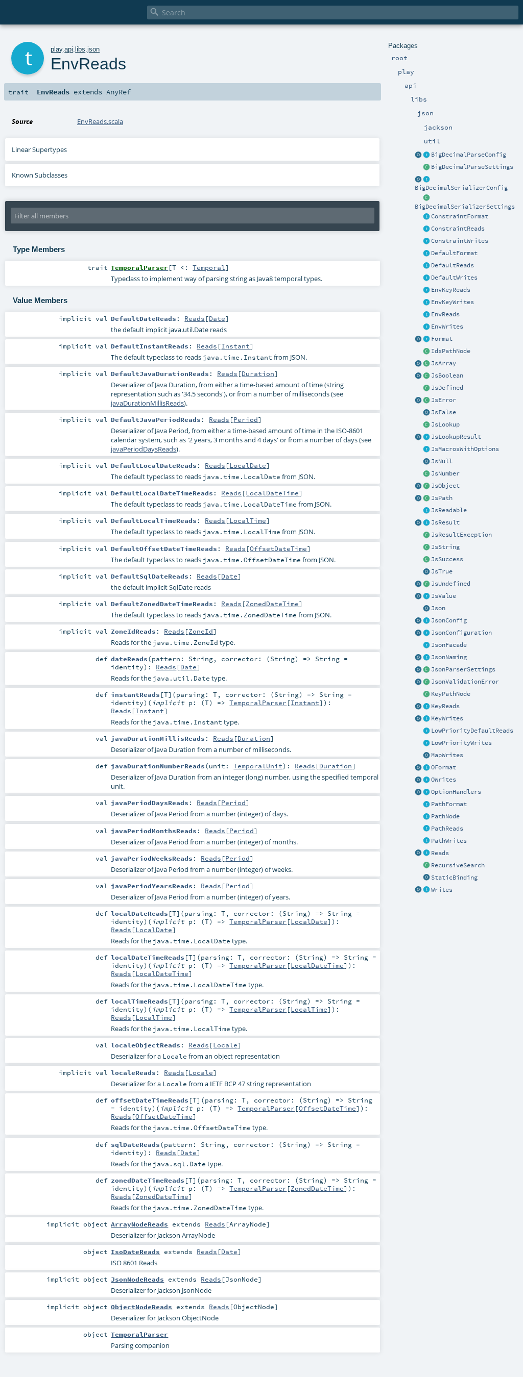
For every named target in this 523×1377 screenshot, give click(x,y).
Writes (442, 889)
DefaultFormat (454, 253)
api (68, 49)
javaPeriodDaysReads (143, 449)
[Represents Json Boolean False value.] (426, 413)
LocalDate (247, 465)
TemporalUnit (257, 766)
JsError (443, 400)
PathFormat (449, 804)
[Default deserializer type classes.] (426, 266)
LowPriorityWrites (461, 742)
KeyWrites (447, 718)
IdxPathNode (450, 351)
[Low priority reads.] (426, 731)
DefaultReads (452, 265)
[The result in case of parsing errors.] (426, 400)
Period (245, 419)
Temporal (209, 267)
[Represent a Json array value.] (426, 364)
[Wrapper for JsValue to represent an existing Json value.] (426, 388)
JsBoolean (447, 375)
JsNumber (445, 473)
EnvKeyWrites (452, 302)
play (56, 49)
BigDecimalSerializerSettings (465, 206)
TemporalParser (258, 702)
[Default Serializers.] (426, 278)
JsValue (443, 595)
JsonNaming (449, 657)
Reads (440, 853)
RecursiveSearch (458, 865)
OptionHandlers (456, 791)
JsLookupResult (456, 436)
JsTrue (442, 571)
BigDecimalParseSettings (472, 166)
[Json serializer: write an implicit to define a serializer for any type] (426, 890)
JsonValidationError (465, 681)
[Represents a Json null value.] (426, 462)
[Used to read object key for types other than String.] (426, 707)
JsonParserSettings (463, 669)
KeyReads (445, 706)
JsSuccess (447, 559)
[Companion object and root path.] (418, 498)
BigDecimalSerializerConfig (461, 187)
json (93, 49)
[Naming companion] (418, 658)
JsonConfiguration (461, 632)
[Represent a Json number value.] (426, 474)
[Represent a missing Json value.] (426, 584)
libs (80, 49)
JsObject (445, 485)
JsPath (442, 498)
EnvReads (445, 314)
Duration (258, 373)
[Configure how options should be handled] (426, 792)
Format (442, 338)
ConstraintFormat (459, 216)
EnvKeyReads (450, 289)
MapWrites (447, 755)
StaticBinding (454, 877)
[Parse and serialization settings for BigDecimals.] (426, 155)
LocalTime (247, 520)
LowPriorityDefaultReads (472, 730)
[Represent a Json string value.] (426, 547)
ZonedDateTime (272, 603)
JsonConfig (449, 620)
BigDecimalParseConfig (468, 154)
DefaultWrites (454, 277)
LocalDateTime (272, 493)
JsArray (443, 363)
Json (438, 608)
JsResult (445, 522)
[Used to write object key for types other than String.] (426, 719)
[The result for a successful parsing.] (426, 560)
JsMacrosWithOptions (465, 449)
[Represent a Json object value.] (426, 486)
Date (217, 318)
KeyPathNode (450, 693)
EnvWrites (447, 326)
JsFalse (443, 412)
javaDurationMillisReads (147, 403)
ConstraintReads (458, 228)
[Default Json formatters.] (426, 253)
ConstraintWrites (459, 240)
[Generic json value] (426, 596)
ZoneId (200, 631)
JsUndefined (450, 583)
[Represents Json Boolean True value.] (426, 572)
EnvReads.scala (100, 121)
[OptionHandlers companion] (418, 792)
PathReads (447, 828)
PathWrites (449, 840)
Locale (225, 1045)
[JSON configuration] (426, 633)
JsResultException (461, 534)
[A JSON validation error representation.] (426, 682)
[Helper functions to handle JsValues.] (426, 609)
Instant (235, 346)
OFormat (443, 767)
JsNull (442, 461)
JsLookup (445, 424)
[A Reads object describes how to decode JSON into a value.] (426, 853)
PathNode (445, 816)
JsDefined (447, 387)
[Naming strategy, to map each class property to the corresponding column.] (426, 658)
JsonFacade (449, 644)
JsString (445, 546)
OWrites (443, 779)
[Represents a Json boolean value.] (426, 376)
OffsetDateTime (278, 548)
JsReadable (449, 510)
